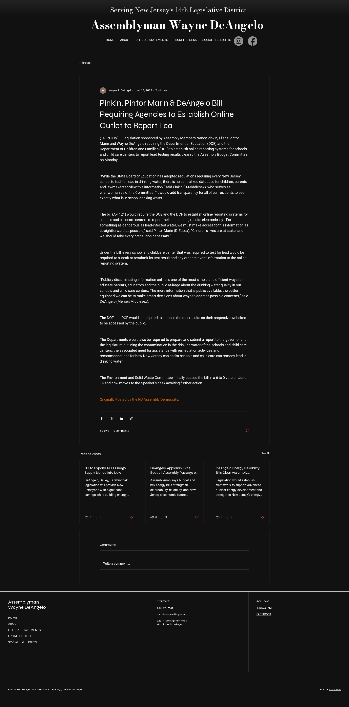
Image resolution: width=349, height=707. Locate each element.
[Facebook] (252, 41)
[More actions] (246, 90)
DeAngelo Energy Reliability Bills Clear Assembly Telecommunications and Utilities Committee (238, 470)
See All (265, 453)
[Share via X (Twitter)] (112, 418)
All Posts (85, 62)
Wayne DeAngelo (27, 607)
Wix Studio (335, 689)
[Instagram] (238, 41)
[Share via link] (131, 418)
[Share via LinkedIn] (121, 418)
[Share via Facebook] (102, 418)
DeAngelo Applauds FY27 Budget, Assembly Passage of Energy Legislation (173, 470)
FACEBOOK (263, 614)
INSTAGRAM (264, 608)
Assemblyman (23, 602)
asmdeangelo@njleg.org (172, 614)
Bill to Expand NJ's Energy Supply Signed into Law (105, 470)
